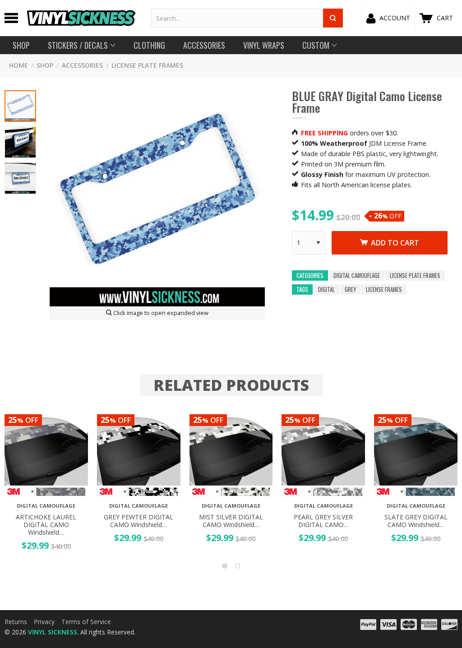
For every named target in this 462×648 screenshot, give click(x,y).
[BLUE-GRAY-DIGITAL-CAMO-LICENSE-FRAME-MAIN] (20, 106)
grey (350, 289)
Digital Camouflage (356, 275)
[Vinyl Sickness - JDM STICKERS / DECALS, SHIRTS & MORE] (81, 18)
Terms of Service (86, 621)
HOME (18, 65)
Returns (16, 621)
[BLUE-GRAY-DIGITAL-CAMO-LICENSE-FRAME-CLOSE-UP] (20, 178)
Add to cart (395, 243)
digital (326, 289)
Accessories (82, 65)
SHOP (45, 65)
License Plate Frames (147, 65)
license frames (384, 289)
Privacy (44, 621)
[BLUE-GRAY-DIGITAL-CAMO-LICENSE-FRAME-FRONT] (20, 142)
